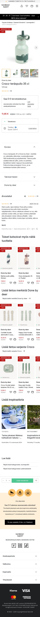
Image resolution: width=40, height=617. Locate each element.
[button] (7, 91)
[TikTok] (26, 545)
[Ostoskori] (31, 6)
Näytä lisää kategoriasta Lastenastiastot (17, 469)
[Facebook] (14, 545)
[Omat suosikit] (26, 6)
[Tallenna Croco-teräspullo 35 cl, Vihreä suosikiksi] (36, 480)
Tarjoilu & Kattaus (7, 22)
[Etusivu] (6, 6)
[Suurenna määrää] (9, 480)
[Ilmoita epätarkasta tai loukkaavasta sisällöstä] (37, 229)
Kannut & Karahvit (19, 22)
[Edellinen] (4, 47)
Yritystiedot (7, 580)
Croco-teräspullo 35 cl (9, 24)
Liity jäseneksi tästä (31, 104)
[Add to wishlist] (10, 282)
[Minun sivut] (21, 6)
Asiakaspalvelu (9, 556)
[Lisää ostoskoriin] (15, 282)
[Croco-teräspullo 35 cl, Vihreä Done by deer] (20, 47)
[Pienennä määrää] (3, 480)
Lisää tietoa (32, 128)
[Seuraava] (36, 47)
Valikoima (6, 564)
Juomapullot (30, 22)
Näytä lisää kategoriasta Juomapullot (16, 465)
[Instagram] (20, 545)
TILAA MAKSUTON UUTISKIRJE (20, 522)
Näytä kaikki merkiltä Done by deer (15, 298)
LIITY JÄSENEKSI (15, 1)
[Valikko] (37, 6)
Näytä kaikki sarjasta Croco (12, 351)
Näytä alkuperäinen (20, 229)
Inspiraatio (7, 572)
